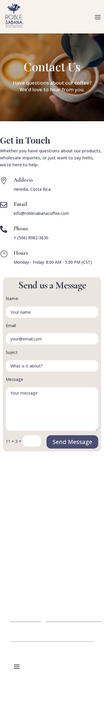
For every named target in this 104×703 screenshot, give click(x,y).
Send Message (72, 442)
